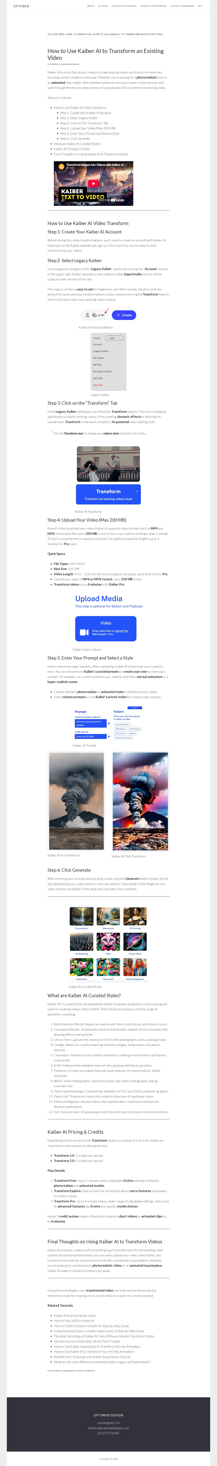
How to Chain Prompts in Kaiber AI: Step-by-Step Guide (91, 1326)
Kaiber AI (90, 1371)
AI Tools (80, 1371)
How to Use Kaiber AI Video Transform (80, 107)
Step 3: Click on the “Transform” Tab (84, 123)
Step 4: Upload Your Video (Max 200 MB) (87, 128)
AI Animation (68, 1371)
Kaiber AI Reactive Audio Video (75, 1315)
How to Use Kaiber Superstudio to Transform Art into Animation (97, 1346)
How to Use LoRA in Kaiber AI (74, 1320)
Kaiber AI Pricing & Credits (72, 149)
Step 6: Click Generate (75, 138)
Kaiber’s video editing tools (127, 422)
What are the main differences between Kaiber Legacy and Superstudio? (102, 1362)
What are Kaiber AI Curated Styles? (77, 144)
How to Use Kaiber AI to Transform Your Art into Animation (94, 1351)
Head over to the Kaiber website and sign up (77, 245)
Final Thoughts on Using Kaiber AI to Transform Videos (91, 154)
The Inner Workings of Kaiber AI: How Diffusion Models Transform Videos (104, 1336)
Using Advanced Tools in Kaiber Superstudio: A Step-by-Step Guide (99, 1331)
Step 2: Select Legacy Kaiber (79, 118)
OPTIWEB (21, 6)
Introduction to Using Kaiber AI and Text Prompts (87, 1341)
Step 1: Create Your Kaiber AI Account (85, 113)
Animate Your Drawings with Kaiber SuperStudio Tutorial (92, 1357)
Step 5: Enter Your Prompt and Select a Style (89, 133)
